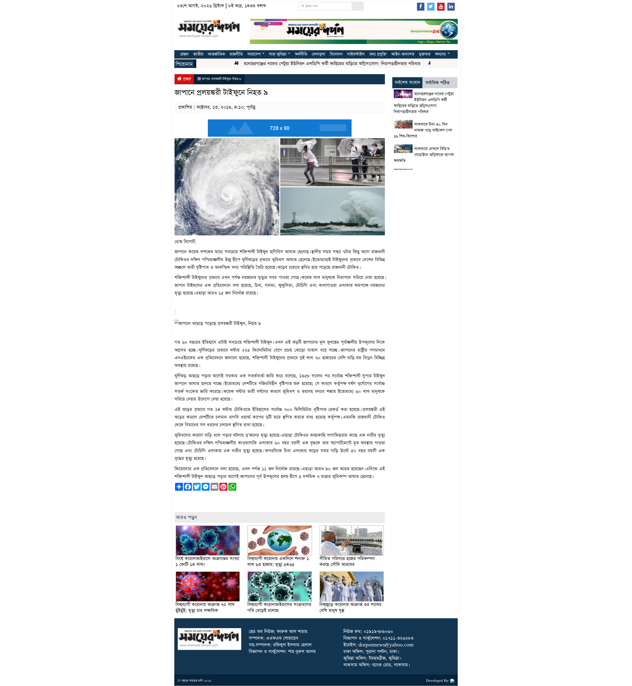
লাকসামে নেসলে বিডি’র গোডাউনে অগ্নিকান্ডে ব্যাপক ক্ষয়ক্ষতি (424, 155)
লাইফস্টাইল (356, 54)
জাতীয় (198, 54)
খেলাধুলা (318, 54)
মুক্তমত (424, 54)
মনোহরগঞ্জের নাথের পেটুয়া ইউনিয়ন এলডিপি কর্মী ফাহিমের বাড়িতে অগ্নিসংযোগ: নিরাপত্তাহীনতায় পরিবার (316, 64)
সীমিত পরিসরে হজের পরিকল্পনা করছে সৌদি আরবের (347, 561)
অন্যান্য (441, 54)
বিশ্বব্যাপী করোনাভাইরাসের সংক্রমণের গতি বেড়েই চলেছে (279, 607)
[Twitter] (430, 6)
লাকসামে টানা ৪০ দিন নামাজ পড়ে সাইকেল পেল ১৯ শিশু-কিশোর (423, 130)
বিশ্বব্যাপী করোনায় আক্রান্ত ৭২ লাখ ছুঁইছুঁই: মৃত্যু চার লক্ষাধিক (205, 607)
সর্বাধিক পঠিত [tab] (437, 83)
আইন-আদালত (402, 54)
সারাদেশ (254, 54)
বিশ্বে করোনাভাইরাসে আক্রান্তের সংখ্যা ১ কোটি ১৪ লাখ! (207, 561)
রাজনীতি (236, 54)
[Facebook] (420, 6)
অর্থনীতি (301, 54)
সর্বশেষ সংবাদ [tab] (407, 82)
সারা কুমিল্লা (278, 54)
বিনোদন (336, 54)
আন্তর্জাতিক (216, 54)
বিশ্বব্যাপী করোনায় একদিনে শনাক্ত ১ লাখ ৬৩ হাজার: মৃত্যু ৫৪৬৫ (278, 561)
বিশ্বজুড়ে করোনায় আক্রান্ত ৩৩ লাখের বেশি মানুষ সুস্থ (350, 607)
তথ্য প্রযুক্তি (378, 54)
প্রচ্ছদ (184, 54)
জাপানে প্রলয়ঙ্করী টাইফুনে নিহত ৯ (221, 79)
